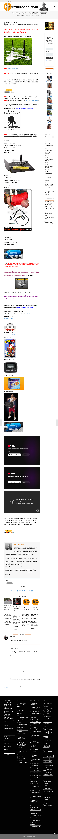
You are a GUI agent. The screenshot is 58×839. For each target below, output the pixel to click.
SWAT (45, 785)
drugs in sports (35, 739)
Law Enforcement (47, 761)
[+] (8, 601)
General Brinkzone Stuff (23, 24)
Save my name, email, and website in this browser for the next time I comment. (25, 679)
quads (51, 774)
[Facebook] (6, 1)
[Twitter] (3, 1)
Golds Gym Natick (12, 68)
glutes (51, 748)
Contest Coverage (36, 731)
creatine (47, 740)
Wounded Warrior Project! (32, 100)
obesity (45, 772)
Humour (34, 765)
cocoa (50, 729)
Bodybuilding (35, 713)
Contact (5, 734)
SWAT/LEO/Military (37, 804)
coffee (46, 732)
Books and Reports (8, 728)
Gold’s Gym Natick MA (9, 334)
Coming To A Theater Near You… (16, 608)
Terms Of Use (7, 754)
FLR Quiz (34, 749)
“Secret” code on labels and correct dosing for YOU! (49, 166)
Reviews (6, 725)
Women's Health (36, 826)
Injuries (34, 768)
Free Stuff (6, 743)
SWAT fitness (47, 788)
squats (45, 776)
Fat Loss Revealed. (32, 570)
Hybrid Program (48, 756)
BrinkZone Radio (36, 723)
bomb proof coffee (47, 718)
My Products (35, 777)
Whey (45, 803)
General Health (36, 759)
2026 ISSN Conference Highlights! (48, 152)
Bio (4, 731)
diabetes (45, 743)
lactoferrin (46, 759)
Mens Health (35, 775)
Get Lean (34, 763)
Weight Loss (35, 820)
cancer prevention (47, 723)
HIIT (44, 753)
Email (22, 671)
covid (51, 735)
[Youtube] (8, 1)
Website (32, 671)
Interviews (34, 770)
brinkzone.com (35, 576)
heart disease (48, 751)
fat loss (46, 746)
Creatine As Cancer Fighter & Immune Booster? (8, 713)
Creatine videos (36, 735)
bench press (46, 713)
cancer (45, 721)
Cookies (6, 749)
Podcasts (34, 783)
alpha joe (46, 706)
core (51, 732)
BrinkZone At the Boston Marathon (7, 607)
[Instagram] (10, 1)
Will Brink (48, 212)
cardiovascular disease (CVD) (48, 726)
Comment (12, 655)
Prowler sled (9, 583)
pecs (49, 772)
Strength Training (36, 796)
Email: (47, 51)
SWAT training (48, 791)
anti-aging (46, 711)
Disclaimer (6, 752)
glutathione (46, 748)
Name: (47, 46)
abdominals (46, 703)
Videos (5, 741)
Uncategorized (35, 815)
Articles (34, 711)
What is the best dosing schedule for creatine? (49, 145)
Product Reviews (36, 786)
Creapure (46, 737)
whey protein (48, 805)
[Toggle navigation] (54, 6)
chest (45, 729)
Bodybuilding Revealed (21, 570)
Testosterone (47, 794)
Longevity (34, 772)
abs (51, 703)
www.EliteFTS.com (8, 318)
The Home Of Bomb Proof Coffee (9, 737)
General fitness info (34, 24)
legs (45, 769)
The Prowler (30, 313)
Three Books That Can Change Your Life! (49, 159)
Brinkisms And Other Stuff (10, 24)
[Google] (7, 580)
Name (11, 671)
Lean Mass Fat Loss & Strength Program (48, 765)
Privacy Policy (7, 746)
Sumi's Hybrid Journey (48, 782)
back (51, 711)
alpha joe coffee (48, 709)
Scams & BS (35, 790)
